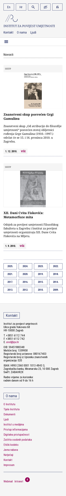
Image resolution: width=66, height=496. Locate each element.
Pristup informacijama (16, 429)
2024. (25, 266)
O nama (22, 32)
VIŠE (23, 151)
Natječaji (8, 455)
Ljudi (33, 32)
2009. (56, 289)
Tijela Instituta (12, 409)
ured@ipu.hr (12, 342)
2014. (56, 282)
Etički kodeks (11, 444)
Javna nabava (11, 449)
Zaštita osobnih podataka (18, 439)
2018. (56, 274)
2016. (25, 282)
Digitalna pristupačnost (16, 434)
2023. (40, 266)
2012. (25, 289)
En (8, 7)
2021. (10, 274)
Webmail (8, 481)
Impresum (9, 465)
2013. (10, 289)
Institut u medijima (14, 424)
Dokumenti (9, 414)
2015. (40, 282)
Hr (21, 7)
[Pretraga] (33, 6)
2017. (10, 282)
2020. (25, 274)
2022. (56, 266)
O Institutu (9, 404)
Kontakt (8, 32)
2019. (40, 274)
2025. (10, 266)
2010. (40, 289)
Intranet (18, 481)
